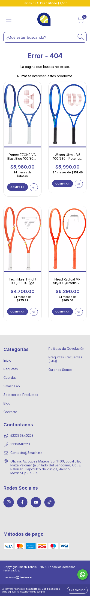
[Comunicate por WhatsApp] (82, 574)
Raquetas (10, 369)
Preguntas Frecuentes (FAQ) (65, 359)
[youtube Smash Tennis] (36, 502)
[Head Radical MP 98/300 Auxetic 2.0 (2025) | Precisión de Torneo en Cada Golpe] (79, 312)
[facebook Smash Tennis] (22, 502)
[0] (80, 20)
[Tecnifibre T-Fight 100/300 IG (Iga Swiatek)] (34, 312)
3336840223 (20, 444)
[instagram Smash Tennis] (8, 502)
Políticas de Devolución (66, 349)
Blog (6, 403)
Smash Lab (11, 386)
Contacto (10, 412)
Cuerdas (9, 377)
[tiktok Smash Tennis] (49, 502)
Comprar (17, 187)
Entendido (77, 590)
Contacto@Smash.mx (26, 453)
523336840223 (21, 435)
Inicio (7, 360)
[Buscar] (80, 37)
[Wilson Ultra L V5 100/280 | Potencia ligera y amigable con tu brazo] (79, 184)
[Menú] (8, 19)
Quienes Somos (60, 370)
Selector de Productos (20, 395)
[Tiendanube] (17, 578)
